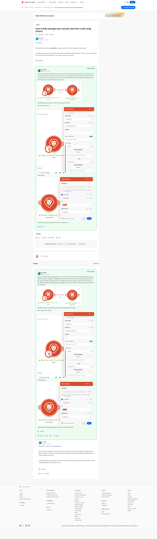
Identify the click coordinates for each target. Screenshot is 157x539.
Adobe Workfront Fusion (48, 7)
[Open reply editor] (66, 256)
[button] (128, 7)
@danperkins (57, 446)
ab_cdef (41, 38)
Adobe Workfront (38, 7)
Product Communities (29, 7)
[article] (66, 354)
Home (22, 7)
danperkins (44, 69)
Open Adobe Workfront (114, 15)
